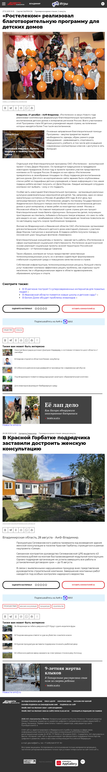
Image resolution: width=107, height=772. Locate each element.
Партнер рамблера (45, 762)
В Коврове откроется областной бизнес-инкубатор (36, 359)
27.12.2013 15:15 (8, 11)
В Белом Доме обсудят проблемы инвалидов (48, 297)
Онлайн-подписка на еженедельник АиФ (39, 705)
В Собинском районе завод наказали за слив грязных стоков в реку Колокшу (48, 653)
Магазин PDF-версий (82, 701)
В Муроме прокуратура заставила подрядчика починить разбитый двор (45, 644)
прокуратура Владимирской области (19, 523)
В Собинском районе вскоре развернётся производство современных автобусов (49, 368)
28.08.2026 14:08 (9, 433)
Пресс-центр (49, 701)
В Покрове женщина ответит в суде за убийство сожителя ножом (43, 635)
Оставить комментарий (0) (83, 309)
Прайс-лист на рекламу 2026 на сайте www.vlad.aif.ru (45, 711)
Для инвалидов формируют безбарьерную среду (35, 386)
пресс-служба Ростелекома (15, 101)
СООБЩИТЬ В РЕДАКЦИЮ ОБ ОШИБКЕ (87, 711)
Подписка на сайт (68, 705)
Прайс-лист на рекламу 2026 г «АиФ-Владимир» (41, 708)
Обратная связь (64, 701)
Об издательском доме (31, 701)
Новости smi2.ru (12, 425)
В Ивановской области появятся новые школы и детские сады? (59, 294)
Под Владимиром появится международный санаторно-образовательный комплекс (51, 377)
